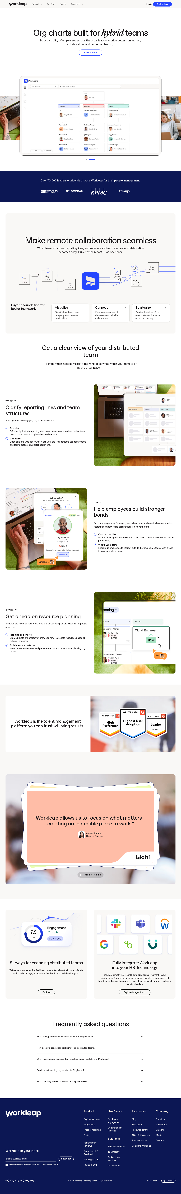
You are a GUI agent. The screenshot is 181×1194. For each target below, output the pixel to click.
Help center (137, 1124)
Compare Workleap (141, 1145)
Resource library (140, 1130)
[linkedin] (7, 1180)
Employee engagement (114, 1121)
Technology (113, 1152)
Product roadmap (92, 1130)
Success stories (139, 1140)
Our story (160, 1119)
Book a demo (162, 4)
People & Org (90, 1165)
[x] (17, 1180)
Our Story (51, 4)
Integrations (89, 1124)
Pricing (63, 4)
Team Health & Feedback (91, 1153)
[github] (22, 1180)
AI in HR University (141, 1135)
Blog (134, 1119)
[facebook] (12, 1180)
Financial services (117, 1146)
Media (159, 1135)
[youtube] (27, 1180)
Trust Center (152, 1181)
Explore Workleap (92, 1119)
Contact (160, 1140)
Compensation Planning (115, 1129)
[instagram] (32, 1180)
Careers (160, 1130)
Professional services (114, 1159)
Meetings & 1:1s (91, 1159)
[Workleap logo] (18, 4)
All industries (114, 1165)
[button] (37, 4)
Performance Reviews (90, 1144)
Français (170, 1181)
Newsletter (161, 1124)
